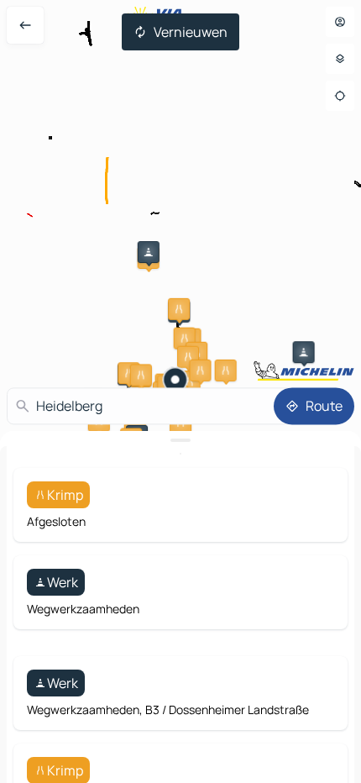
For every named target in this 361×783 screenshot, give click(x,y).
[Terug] (25, 25)
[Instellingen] (340, 59)
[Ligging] (340, 96)
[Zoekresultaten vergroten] (180, 440)
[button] (149, 252)
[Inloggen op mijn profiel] (340, 22)
